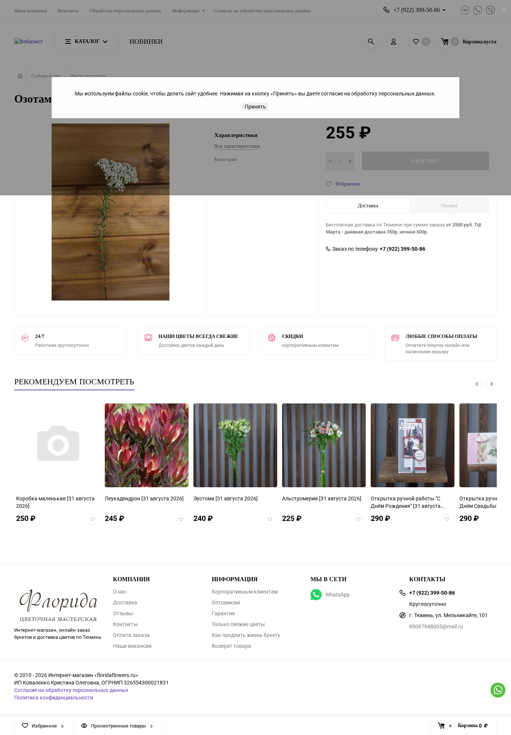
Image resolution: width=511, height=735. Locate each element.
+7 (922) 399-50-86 (402, 248)
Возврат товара (231, 646)
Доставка (125, 602)
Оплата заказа (131, 635)
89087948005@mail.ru (436, 626)
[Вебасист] (58, 593)
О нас (119, 591)
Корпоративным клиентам (245, 591)
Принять (255, 106)
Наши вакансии (132, 646)
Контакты (125, 624)
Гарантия (223, 613)
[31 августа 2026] (88, 498)
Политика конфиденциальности (53, 697)
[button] (476, 383)
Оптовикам (226, 602)
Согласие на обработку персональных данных (71, 689)
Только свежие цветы (238, 624)
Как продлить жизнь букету (246, 635)
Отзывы (123, 613)
